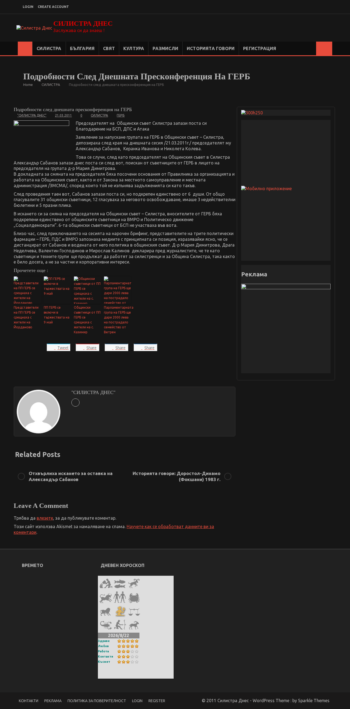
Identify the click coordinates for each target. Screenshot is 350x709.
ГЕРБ (121, 115)
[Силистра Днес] (25, 48)
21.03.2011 (63, 115)
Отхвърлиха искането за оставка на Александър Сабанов (71, 476)
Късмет (104, 661)
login (28, 6)
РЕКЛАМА (53, 701)
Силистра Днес (83, 23)
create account (53, 6)
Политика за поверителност (97, 701)
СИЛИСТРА (49, 48)
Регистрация (259, 48)
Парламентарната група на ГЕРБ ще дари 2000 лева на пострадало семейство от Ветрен (117, 320)
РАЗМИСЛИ (165, 48)
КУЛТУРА (133, 48)
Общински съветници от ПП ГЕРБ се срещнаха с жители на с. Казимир (87, 320)
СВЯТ (109, 48)
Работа (103, 651)
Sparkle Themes (313, 700)
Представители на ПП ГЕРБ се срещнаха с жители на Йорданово (26, 317)
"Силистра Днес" (31, 115)
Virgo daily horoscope (125, 674)
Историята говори (211, 48)
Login (137, 701)
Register (156, 701)
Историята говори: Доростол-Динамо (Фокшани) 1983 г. (176, 476)
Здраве (104, 641)
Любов (103, 646)
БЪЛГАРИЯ (82, 48)
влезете (45, 518)
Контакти (105, 656)
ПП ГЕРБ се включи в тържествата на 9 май (56, 315)
